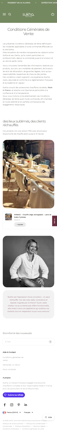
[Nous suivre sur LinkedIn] (26, 405)
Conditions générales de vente (13, 358)
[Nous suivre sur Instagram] (12, 405)
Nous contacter (9, 369)
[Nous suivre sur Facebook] (5, 405)
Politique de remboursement (13, 424)
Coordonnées (7, 426)
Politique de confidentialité (35, 424)
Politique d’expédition (23, 426)
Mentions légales (39, 426)
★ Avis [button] (54, 220)
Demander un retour (11, 365)
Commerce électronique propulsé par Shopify (30, 420)
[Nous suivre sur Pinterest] (19, 405)
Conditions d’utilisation (11, 429)
